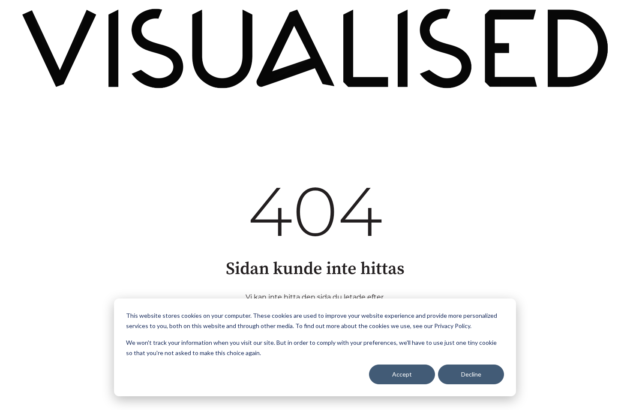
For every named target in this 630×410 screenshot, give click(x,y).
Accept (402, 374)
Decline (471, 374)
